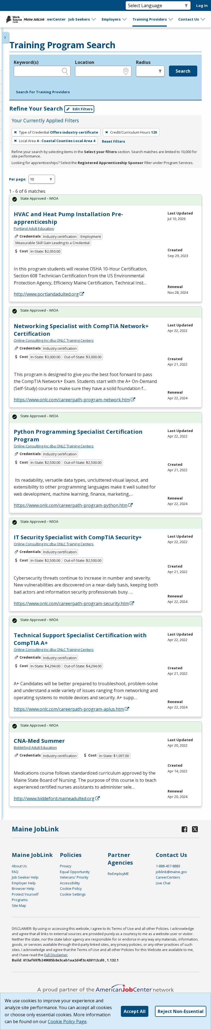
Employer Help (24, 883)
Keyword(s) (26, 62)
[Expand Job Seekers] (94, 19)
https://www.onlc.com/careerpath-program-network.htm (72, 400)
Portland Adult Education (34, 228)
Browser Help (23, 888)
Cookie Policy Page (67, 1021)
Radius (143, 62)
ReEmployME (118, 873)
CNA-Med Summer (39, 740)
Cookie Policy (71, 888)
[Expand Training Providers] (170, 19)
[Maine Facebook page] (184, 829)
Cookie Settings (73, 894)
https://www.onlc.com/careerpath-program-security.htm (71, 603)
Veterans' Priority (74, 877)
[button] (43, 92)
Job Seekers (79, 19)
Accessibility (70, 883)
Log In (202, 5)
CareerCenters (168, 877)
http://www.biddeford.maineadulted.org (54, 798)
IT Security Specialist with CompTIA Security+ (78, 537)
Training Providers (149, 19)
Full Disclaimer (56, 954)
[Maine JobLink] (25, 19)
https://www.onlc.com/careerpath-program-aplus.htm (69, 709)
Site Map (19, 905)
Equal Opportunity (75, 871)
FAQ (15, 871)
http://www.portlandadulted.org (46, 294)
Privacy (65, 865)
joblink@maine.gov (171, 871)
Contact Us (188, 19)
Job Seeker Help (25, 877)
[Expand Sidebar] (5, 37)
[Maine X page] (195, 829)
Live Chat (163, 883)
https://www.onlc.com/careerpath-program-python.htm (70, 505)
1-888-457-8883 (168, 865)
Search (183, 71)
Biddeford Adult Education (35, 747)
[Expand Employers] (124, 19)
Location (84, 62)
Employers (111, 19)
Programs (20, 899)
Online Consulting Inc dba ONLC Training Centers (54, 340)
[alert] (105, 200)
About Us (19, 865)
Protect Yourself (25, 894)
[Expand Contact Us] (203, 19)
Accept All (135, 1011)
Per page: (17, 179)
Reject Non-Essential (181, 1011)
